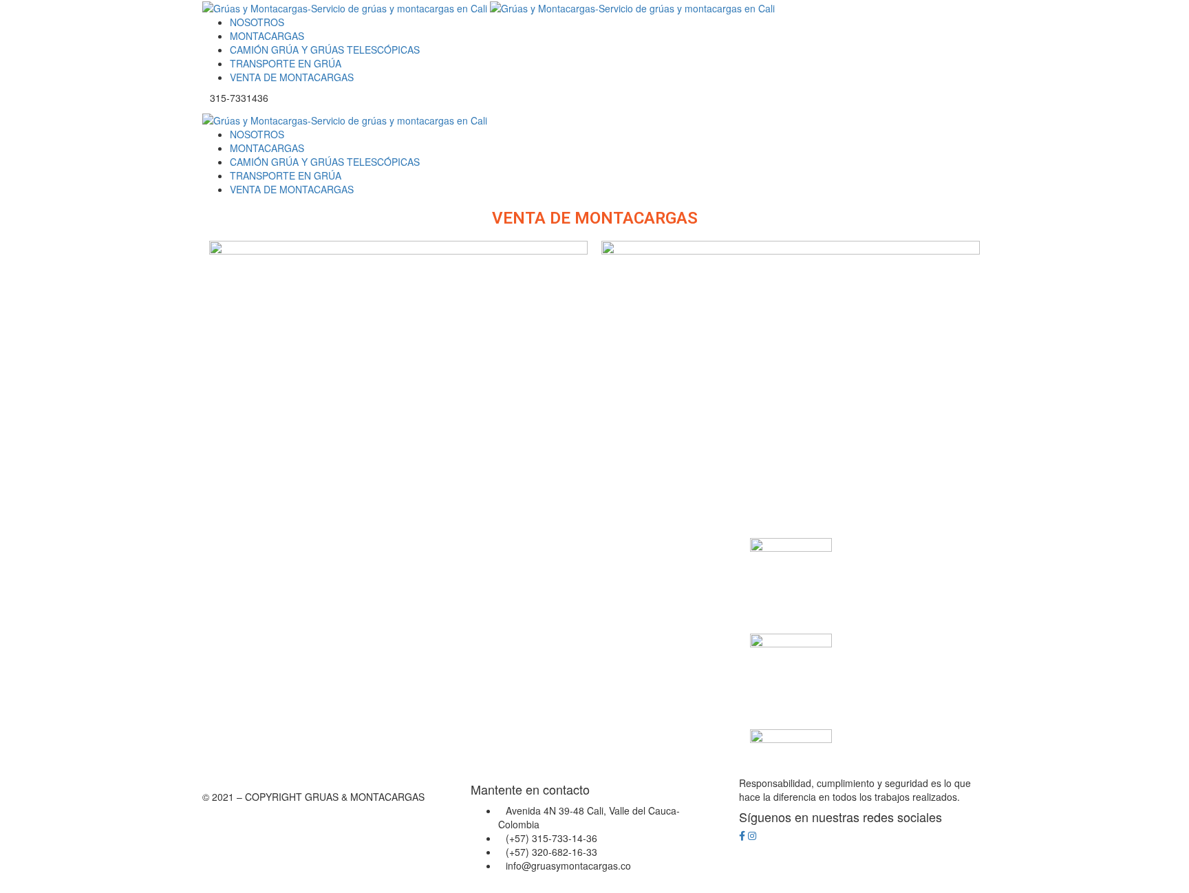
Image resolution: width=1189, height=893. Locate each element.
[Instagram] (752, 836)
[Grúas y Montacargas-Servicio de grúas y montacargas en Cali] (346, 7)
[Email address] (763, 836)
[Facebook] (742, 836)
